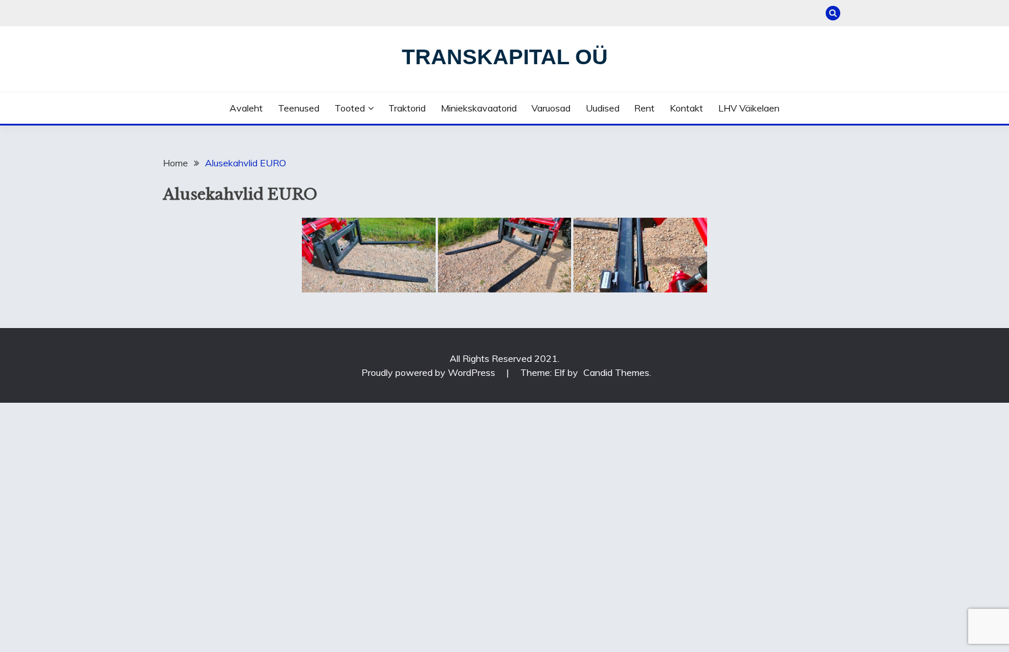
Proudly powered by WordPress (429, 372)
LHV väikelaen (749, 108)
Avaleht (246, 108)
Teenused (298, 108)
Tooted (350, 108)
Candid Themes (616, 372)
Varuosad (550, 108)
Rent (644, 108)
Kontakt (686, 108)
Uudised (603, 108)
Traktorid (407, 108)
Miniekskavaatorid (479, 108)
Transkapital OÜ (505, 57)
